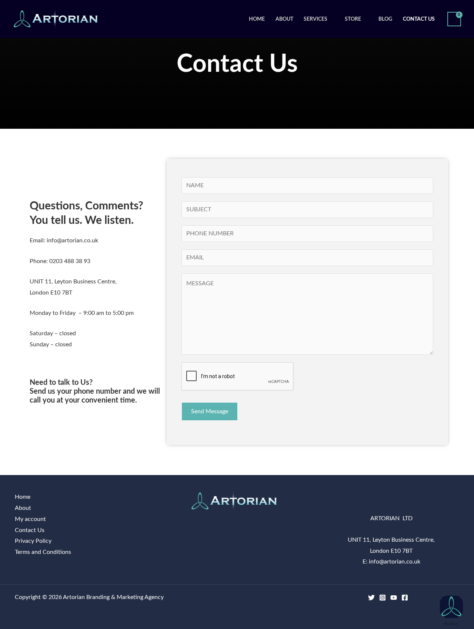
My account (30, 519)
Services (315, 19)
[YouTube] (393, 597)
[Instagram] (382, 597)
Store (353, 19)
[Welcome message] (451, 607)
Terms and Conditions (43, 552)
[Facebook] (404, 597)
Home (257, 19)
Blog (385, 19)
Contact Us (419, 19)
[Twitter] (371, 597)
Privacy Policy (33, 541)
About (284, 19)
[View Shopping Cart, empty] (454, 19)
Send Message (209, 411)
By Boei (451, 624)
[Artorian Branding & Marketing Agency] (58, 19)
